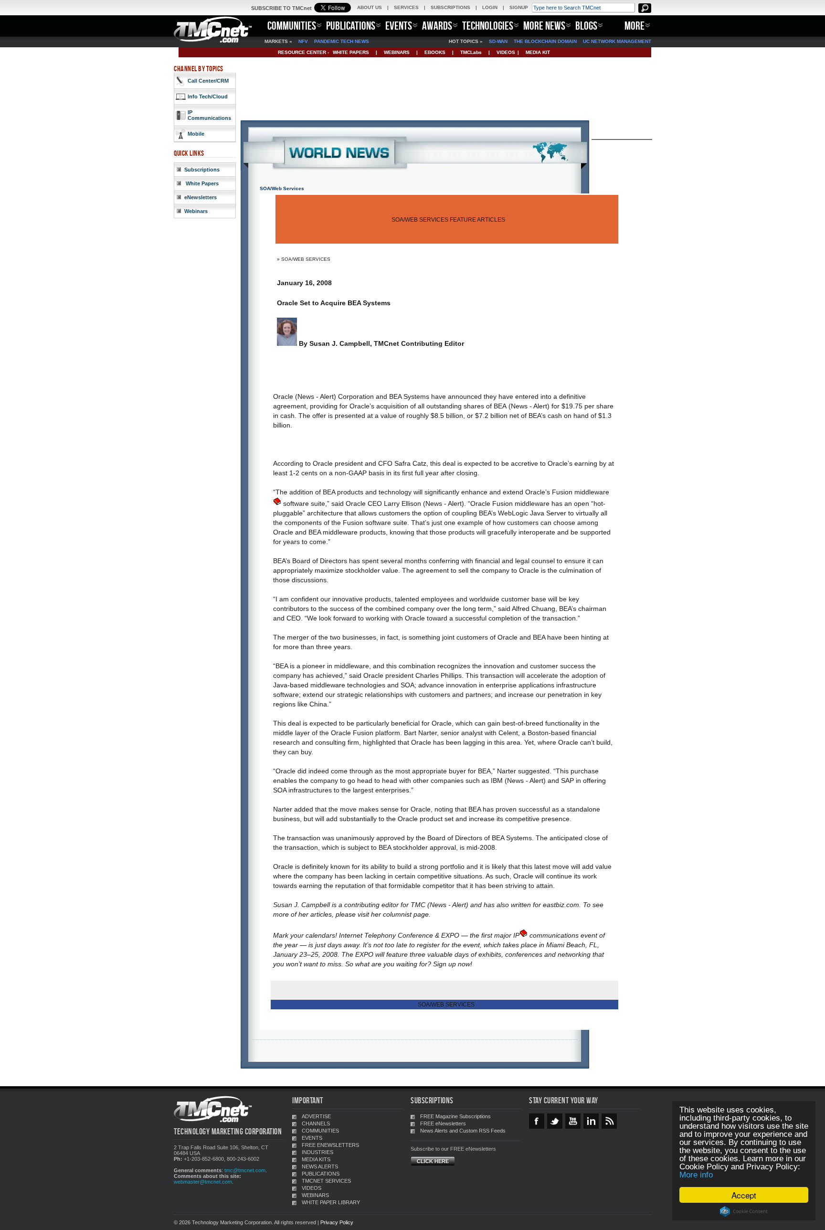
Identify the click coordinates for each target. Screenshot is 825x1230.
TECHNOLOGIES (487, 26)
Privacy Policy (336, 1222)
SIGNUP (518, 7)
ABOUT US (369, 7)
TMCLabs (471, 52)
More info (696, 1174)
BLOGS (586, 26)
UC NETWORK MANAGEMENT (617, 41)
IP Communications (209, 115)
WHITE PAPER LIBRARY (331, 1202)
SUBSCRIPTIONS (450, 7)
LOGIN (489, 7)
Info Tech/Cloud (208, 96)
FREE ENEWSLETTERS (330, 1145)
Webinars (196, 211)
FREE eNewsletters (443, 1123)
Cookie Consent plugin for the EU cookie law (744, 1211)
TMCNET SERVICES (326, 1181)
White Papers (201, 183)
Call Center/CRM (208, 81)
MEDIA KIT (538, 52)
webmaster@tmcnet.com (203, 1182)
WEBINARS (397, 52)
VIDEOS (506, 52)
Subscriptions (202, 169)
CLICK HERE (433, 1161)
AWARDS (437, 26)
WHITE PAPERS (351, 52)
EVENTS (398, 26)
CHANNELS (316, 1123)
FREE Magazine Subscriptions (455, 1116)
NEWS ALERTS (320, 1166)
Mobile (196, 134)
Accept (743, 1195)
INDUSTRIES (317, 1152)
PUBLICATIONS (350, 26)
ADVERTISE (316, 1116)
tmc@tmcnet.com (244, 1170)
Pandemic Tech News (341, 41)
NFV (303, 41)
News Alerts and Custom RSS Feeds (463, 1131)
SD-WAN (498, 41)
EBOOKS (434, 52)
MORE (634, 26)
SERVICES (406, 7)
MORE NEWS (544, 26)
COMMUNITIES (291, 26)
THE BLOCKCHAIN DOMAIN (545, 41)
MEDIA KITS (316, 1159)
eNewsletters (200, 197)
